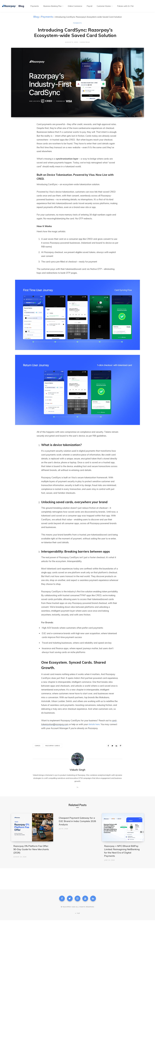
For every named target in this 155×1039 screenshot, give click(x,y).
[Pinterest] (120, 745)
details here (94, 724)
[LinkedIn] (23, 142)
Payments (47, 16)
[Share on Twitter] (23, 136)
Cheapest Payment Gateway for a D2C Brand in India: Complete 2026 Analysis (77, 821)
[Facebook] (62, 898)
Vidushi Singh (77, 769)
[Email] (23, 148)
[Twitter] (70, 898)
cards (37, 745)
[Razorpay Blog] (13, 6)
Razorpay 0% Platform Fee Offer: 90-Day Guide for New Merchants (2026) (31, 849)
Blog (36, 16)
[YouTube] (85, 898)
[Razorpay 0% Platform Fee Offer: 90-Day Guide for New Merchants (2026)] (32, 827)
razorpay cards (53, 745)
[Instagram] (77, 898)
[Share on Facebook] (23, 130)
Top (78, 913)
